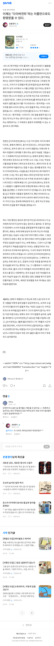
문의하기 (38, 638)
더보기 (49, 3)
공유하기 (49, 385)
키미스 (11, 402)
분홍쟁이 (15, 425)
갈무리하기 (44, 385)
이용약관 (30, 638)
